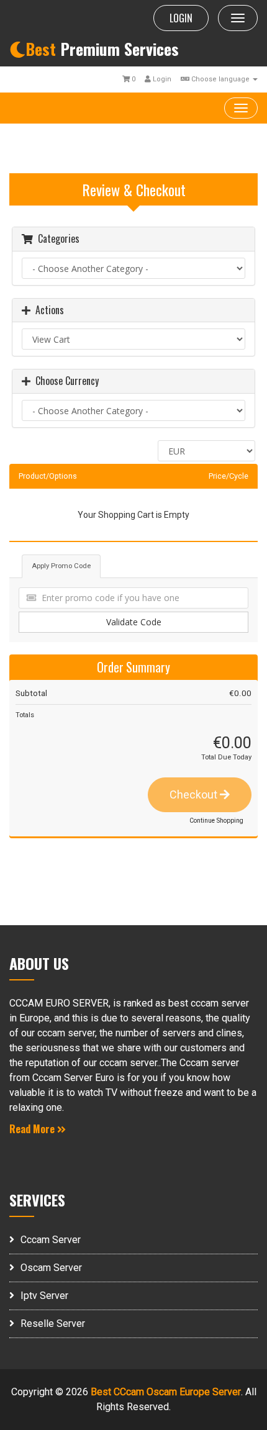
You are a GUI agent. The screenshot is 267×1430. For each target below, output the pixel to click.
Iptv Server (44, 1295)
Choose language (220, 79)
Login (161, 79)
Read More (33, 1128)
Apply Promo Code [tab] (61, 566)
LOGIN (181, 18)
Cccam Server (50, 1240)
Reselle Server (52, 1323)
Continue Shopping (216, 820)
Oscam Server (51, 1268)
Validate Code (133, 622)
